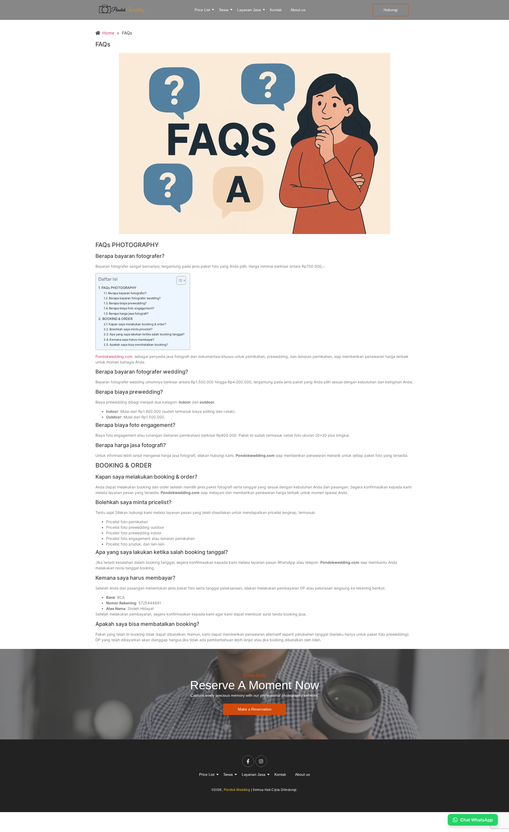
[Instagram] (261, 761)
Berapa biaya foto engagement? (131, 308)
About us (298, 10)
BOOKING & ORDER (117, 319)
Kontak (276, 10)
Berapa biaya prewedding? (128, 303)
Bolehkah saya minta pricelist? (130, 329)
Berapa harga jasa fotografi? (128, 313)
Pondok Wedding (237, 790)
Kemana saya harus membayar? (131, 339)
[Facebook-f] (248, 761)
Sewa (223, 10)
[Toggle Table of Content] (179, 280)
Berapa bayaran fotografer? (127, 293)
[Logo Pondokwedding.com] (122, 9)
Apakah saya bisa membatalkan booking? (138, 344)
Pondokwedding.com (113, 356)
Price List (202, 10)
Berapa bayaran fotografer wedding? (135, 298)
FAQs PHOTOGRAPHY (119, 288)
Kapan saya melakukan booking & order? (137, 324)
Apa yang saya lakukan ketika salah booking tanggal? (147, 334)
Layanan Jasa (249, 10)
